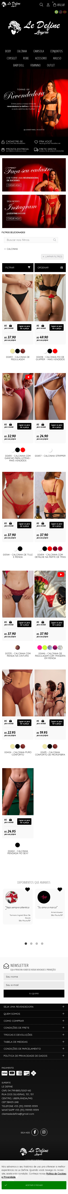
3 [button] (36, 943)
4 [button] (42, 943)
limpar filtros (53, 256)
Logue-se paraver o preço (24, 327)
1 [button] (26, 943)
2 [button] (31, 943)
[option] (34, 103)
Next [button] (65, 913)
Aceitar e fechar (34, 1185)
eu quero (34, 993)
